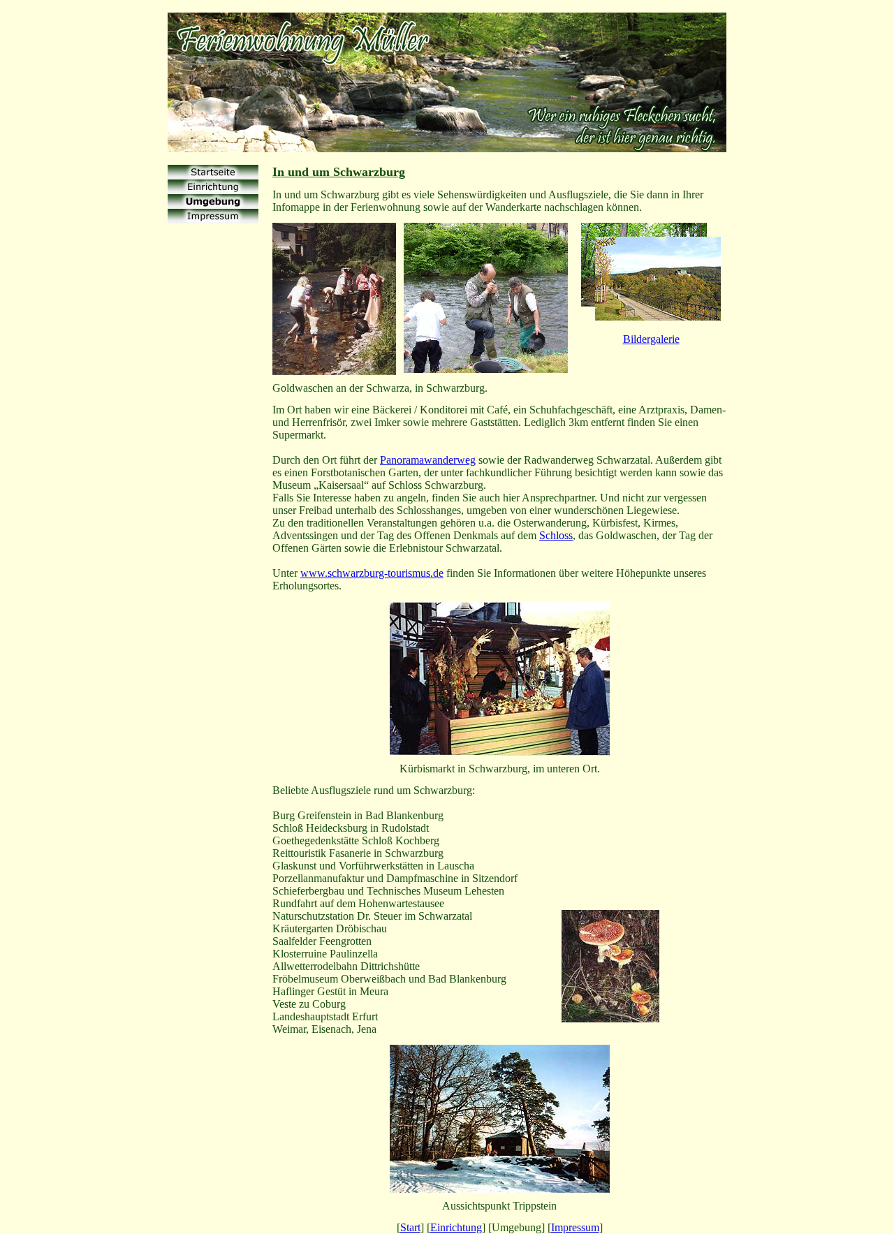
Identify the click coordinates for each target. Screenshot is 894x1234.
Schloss (556, 535)
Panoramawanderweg (428, 460)
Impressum (575, 1227)
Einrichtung (456, 1227)
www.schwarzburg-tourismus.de (372, 573)
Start (410, 1227)
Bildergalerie (651, 339)
